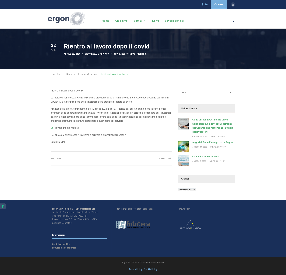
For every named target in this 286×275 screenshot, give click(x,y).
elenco (149, 209)
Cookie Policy (150, 269)
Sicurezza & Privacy (97, 54)
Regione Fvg (128, 54)
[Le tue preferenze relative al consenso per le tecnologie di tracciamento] (3, 206)
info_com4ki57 (219, 136)
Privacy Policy (135, 269)
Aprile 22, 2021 (72, 54)
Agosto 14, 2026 (199, 147)
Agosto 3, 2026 (199, 161)
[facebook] (202, 4)
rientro (141, 54)
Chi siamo (121, 20)
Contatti (218, 4)
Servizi (138, 20)
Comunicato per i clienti (205, 156)
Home (105, 20)
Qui (52, 127)
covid (117, 54)
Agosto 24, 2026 (199, 136)
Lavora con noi (174, 20)
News (155, 20)
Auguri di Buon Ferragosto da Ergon (212, 142)
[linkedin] (206, 4)
